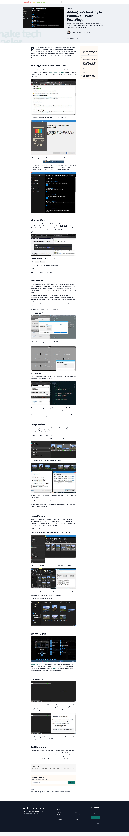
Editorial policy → (54, 770)
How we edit (84, 34)
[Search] (103, 2)
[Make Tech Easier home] (35, 2)
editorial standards (43, 792)
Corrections (77, 817)
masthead (51, 792)
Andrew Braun (77, 30)
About (76, 809)
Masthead (77, 812)
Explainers (64, 2)
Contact (77, 819)
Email (77, 38)
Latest (82, 2)
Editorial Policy (78, 814)
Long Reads (59, 819)
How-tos (59, 2)
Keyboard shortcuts (36, 664)
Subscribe (97, 2)
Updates (71, 2)
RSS (98, 822)
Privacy (104, 829)
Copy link (72, 38)
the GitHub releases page (57, 72)
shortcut (55, 668)
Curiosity (77, 2)
